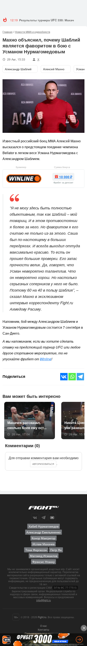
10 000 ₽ (65, 177)
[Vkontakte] (64, 376)
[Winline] (23, 178)
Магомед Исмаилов (43, 556)
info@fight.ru (43, 600)
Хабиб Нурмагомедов (43, 526)
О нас (43, 625)
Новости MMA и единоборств (32, 32)
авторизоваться (43, 464)
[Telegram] (80, 376)
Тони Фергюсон (36, 550)
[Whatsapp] (72, 376)
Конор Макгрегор (43, 538)
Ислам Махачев (43, 544)
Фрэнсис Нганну (43, 562)
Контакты (43, 629)
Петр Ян (56, 550)
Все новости (73, 395)
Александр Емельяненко (43, 532)
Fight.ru (42, 617)
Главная (7, 32)
